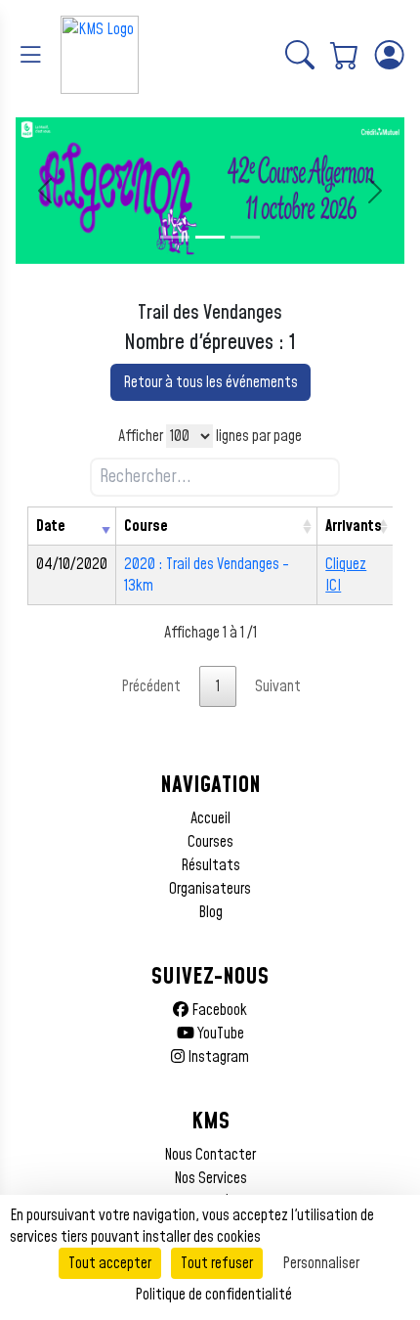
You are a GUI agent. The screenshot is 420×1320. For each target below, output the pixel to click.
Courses (210, 842)
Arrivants (353, 526)
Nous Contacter (210, 1155)
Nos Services (210, 1178)
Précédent (151, 686)
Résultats (210, 865)
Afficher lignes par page (210, 436)
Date (50, 526)
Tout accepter (109, 1263)
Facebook (218, 1010)
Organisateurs (210, 889)
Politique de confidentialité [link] (213, 1294)
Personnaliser (320, 1263)
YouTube (219, 1033)
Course (146, 526)
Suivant (278, 686)
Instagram (217, 1057)
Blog (210, 912)
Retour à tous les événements (210, 382)
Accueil (210, 818)
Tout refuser (217, 1263)
